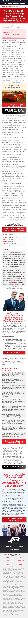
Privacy (20, 557)
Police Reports (14, 549)
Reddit (7, 564)
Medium (21, 564)
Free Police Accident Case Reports (14, 1)
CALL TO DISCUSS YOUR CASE (14, 519)
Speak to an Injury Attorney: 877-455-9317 (14, 111)
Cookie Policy (20, 560)
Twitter (7, 562)
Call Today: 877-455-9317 (14, 3)
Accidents (5, 31)
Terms (7, 557)
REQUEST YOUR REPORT (14, 467)
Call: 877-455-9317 (14, 352)
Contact (20, 546)
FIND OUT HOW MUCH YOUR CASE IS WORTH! (14, 229)
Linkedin (21, 562)
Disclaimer (7, 560)
